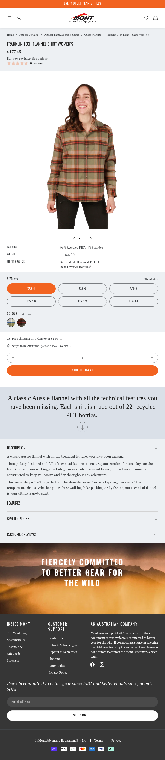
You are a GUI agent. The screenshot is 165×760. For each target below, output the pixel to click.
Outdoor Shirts (92, 34)
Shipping (54, 659)
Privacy (116, 740)
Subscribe (82, 715)
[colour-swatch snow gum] (21, 322)
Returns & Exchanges (63, 645)
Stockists (13, 660)
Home (10, 34)
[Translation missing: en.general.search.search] (146, 17)
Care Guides (57, 666)
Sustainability (16, 640)
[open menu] (9, 17)
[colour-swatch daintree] (11, 322)
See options (40, 58)
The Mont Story (17, 633)
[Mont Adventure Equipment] (83, 18)
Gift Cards (13, 654)
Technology (14, 647)
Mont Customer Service (141, 652)
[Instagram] (102, 664)
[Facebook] (92, 664)
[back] (74, 239)
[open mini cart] (155, 17)
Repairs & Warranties (63, 652)
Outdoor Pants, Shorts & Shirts (61, 34)
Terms (98, 740)
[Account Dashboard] (18, 17)
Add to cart (82, 370)
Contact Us (56, 638)
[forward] (91, 239)
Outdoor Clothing (28, 34)
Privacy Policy (58, 672)
